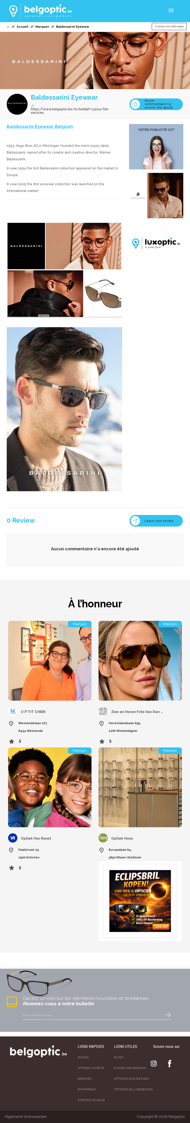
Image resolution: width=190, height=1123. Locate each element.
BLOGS (119, 1057)
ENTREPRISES (87, 1089)
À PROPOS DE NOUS (91, 1100)
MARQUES (85, 1078)
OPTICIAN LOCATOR (91, 1068)
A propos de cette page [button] (169, 26)
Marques (42, 26)
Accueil (22, 26)
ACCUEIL (83, 1057)
